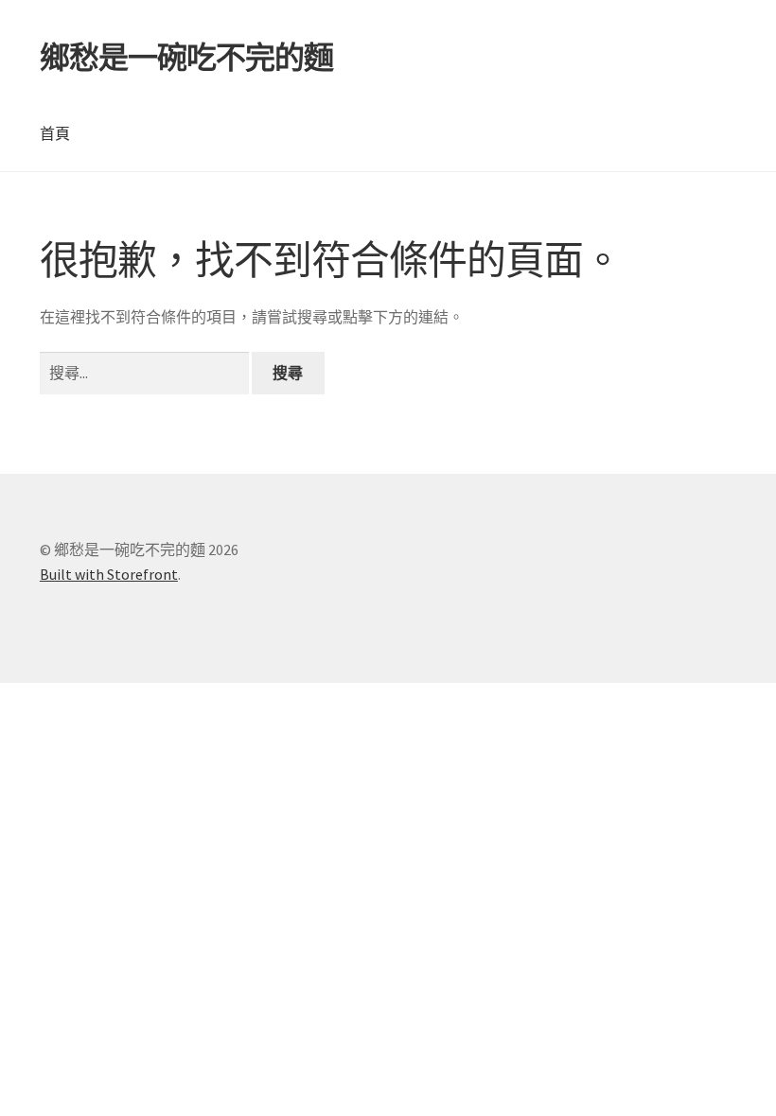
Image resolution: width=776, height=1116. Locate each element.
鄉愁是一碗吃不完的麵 (186, 58)
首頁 (55, 133)
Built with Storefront (109, 574)
